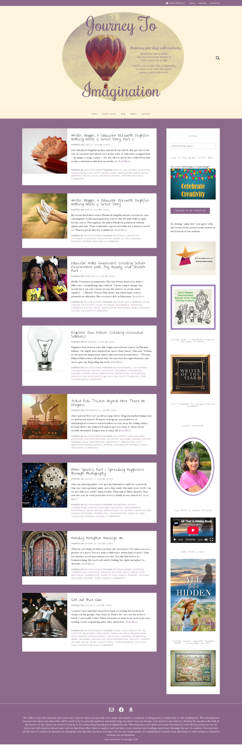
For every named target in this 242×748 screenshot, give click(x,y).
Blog (123, 114)
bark (130, 436)
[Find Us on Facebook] (121, 709)
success (113, 376)
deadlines (89, 633)
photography (118, 513)
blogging (144, 170)
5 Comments (117, 578)
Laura (106, 145)
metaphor (77, 575)
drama (105, 173)
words (106, 578)
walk (74, 645)
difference (122, 305)
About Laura (109, 114)
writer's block (88, 645)
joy (121, 510)
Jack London (78, 636)
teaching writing (82, 578)
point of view (121, 238)
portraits (77, 516)
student (145, 308)
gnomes (76, 442)
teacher (86, 311)
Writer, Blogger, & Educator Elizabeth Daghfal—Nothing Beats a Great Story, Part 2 (110, 137)
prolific (134, 639)
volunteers (78, 379)
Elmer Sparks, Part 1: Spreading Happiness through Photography (107, 471)
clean (116, 630)
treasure (77, 448)
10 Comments (94, 379)
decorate (113, 439)
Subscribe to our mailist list (190, 210)
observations (142, 510)
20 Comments (111, 241)
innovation (106, 373)
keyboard (113, 636)
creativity (93, 173)
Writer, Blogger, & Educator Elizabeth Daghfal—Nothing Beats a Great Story (110, 202)
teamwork (132, 376)
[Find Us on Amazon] (131, 709)
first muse (102, 633)
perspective (101, 513)
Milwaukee (123, 308)
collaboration (80, 370)
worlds (100, 516)
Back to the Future (125, 170)
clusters (138, 569)
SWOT (122, 376)
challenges (140, 367)
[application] (193, 530)
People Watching (82, 513)
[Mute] (206, 539)
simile (122, 575)
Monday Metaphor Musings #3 (97, 538)
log (138, 442)
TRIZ (143, 376)
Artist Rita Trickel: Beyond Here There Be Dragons (108, 403)
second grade (79, 642)
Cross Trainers (104, 305)
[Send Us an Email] (111, 709)
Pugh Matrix (137, 373)
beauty (131, 505)
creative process (94, 439)
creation (77, 439)
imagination (97, 442)
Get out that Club (86, 600)
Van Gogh (140, 642)
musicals (76, 176)
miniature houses (82, 445)
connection (78, 507)
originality (121, 445)
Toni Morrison (124, 642)
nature (108, 445)
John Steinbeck (97, 636)
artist (122, 436)
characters (78, 173)
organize (84, 639)
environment (132, 507)
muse (74, 639)
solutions (100, 376)
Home (94, 114)
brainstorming (122, 367)
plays (95, 176)
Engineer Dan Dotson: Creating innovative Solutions (107, 334)
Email (192, 3)
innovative (112, 442)
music (135, 308)
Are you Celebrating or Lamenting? (190, 166)
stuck (110, 642)
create (75, 305)
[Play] (174, 539)
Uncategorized (93, 170)
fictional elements (83, 238)
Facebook (215, 3)
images (98, 510)
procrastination (117, 639)
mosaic (98, 445)
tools (143, 445)
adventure (119, 505)
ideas (113, 173)
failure (76, 373)
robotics (76, 376)
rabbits (145, 639)
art (127, 302)
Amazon (202, 3)
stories (104, 176)
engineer (121, 370)
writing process (131, 176)
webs (98, 578)
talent (75, 311)
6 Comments (90, 448)
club (124, 630)
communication (139, 302)
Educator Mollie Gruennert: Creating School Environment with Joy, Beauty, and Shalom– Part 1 (108, 267)
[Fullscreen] (211, 539)
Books (134, 114)
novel (87, 176)
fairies (136, 439)
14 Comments (99, 311)
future (86, 373)
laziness (126, 636)
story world (97, 642)
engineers (134, 370)
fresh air (116, 633)
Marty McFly (140, 173)
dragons (125, 439)
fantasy (146, 439)
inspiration (125, 173)
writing (115, 176)
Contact (146, 114)
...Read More (123, 161)
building (139, 436)
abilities (118, 302)
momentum (139, 636)
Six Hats (88, 376)
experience (78, 510)
